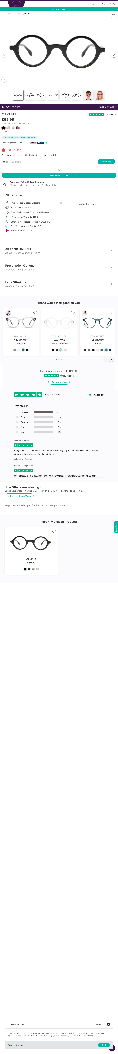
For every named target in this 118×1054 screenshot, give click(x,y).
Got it (103, 1045)
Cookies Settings (15, 1045)
